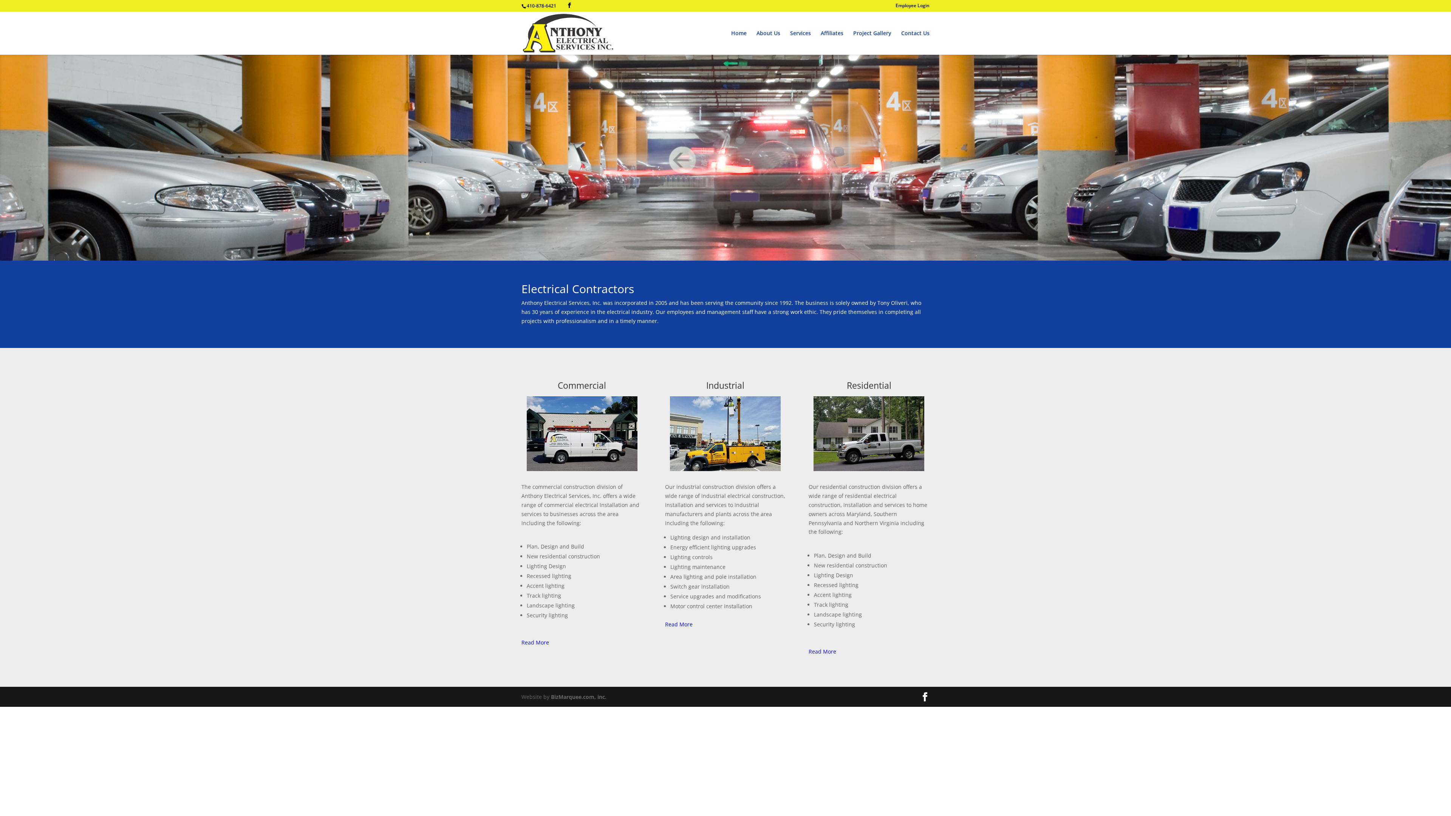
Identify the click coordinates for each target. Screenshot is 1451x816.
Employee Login (913, 6)
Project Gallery (872, 34)
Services (800, 34)
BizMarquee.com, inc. (578, 696)
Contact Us (915, 34)
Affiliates (832, 34)
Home (739, 34)
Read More (535, 642)
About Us (768, 34)
